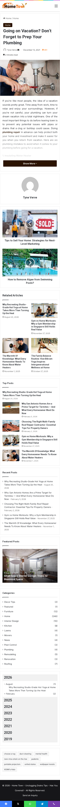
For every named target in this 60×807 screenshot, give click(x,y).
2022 (8, 720)
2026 (8, 677)
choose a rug (9, 754)
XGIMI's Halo (9, 769)
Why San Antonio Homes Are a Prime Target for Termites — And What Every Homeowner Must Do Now (29, 495)
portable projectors (12, 764)
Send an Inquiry (30, 795)
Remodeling (10, 654)
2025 (8, 700)
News (7, 640)
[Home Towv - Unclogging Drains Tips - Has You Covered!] (14, 6)
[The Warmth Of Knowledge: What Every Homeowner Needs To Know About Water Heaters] (15, 345)
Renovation (10, 659)
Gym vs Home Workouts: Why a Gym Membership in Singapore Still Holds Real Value (39, 439)
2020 (8, 733)
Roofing (8, 664)
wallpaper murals (47, 764)
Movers (8, 635)
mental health (41, 754)
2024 (8, 707)
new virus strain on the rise (15, 759)
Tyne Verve (12, 50)
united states (30, 764)
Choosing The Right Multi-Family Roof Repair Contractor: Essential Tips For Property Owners (39, 424)
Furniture (8, 611)
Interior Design (11, 621)
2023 (8, 713)
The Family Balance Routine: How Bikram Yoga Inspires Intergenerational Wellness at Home (41, 362)
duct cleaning (25, 754)
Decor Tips (9, 602)
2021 (8, 726)
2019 (8, 739)
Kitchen (8, 626)
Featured (8, 606)
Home (8, 18)
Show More (29, 163)
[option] (30, 566)
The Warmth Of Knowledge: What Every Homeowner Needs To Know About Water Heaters (14, 362)
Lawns (7, 630)
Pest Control (10, 645)
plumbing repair (11, 132)
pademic (35, 759)
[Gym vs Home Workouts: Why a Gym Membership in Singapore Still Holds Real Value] (44, 310)
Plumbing (8, 649)
